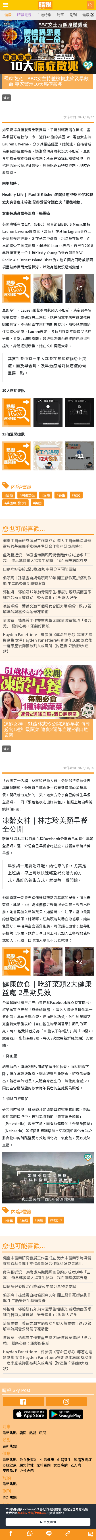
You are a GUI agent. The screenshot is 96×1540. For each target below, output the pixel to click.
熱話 (32, 1432)
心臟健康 (9, 1465)
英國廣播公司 (16, 502)
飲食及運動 (28, 1459)
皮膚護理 (9, 1470)
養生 (61, 495)
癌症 (9, 495)
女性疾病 (60, 1465)
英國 (38, 502)
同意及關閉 (48, 1522)
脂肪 (24, 1220)
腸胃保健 (26, 1465)
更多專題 (26, 1470)
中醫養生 (64, 1459)
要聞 (23, 1432)
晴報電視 (24, 15)
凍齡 (40, 1220)
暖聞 (42, 1432)
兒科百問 (43, 1465)
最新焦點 (9, 1432)
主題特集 (44, 15)
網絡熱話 (28, 495)
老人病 (75, 1465)
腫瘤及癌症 (83, 1459)
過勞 (77, 495)
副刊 (73, 15)
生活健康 (47, 1459)
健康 (8, 15)
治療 (46, 495)
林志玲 (57, 1220)
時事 (60, 15)
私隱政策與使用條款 (32, 1513)
